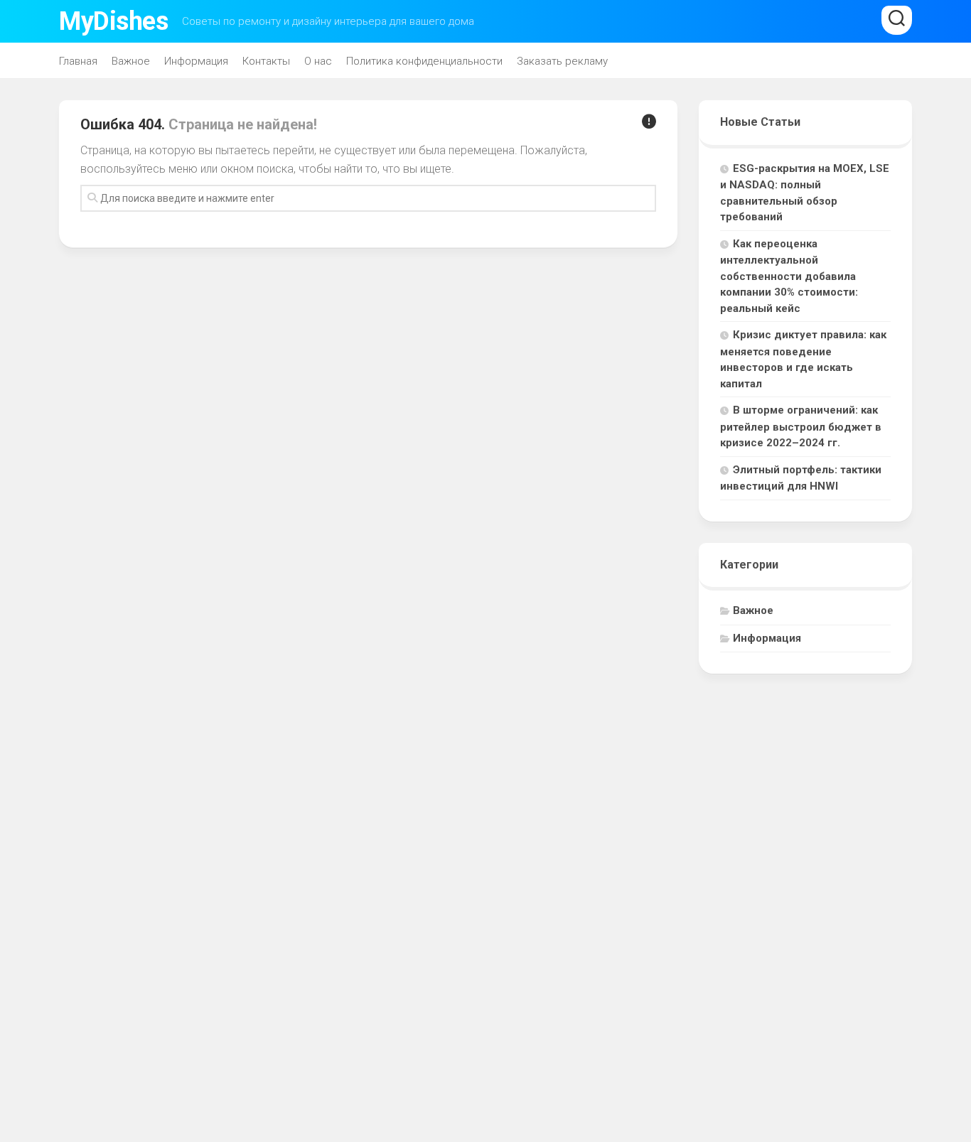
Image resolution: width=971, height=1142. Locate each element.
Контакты (266, 61)
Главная (78, 61)
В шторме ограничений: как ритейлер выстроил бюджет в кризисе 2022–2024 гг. (800, 426)
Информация (196, 61)
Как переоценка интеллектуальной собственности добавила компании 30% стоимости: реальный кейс (789, 276)
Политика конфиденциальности (424, 61)
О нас (318, 61)
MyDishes (113, 21)
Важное (131, 61)
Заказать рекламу (562, 61)
